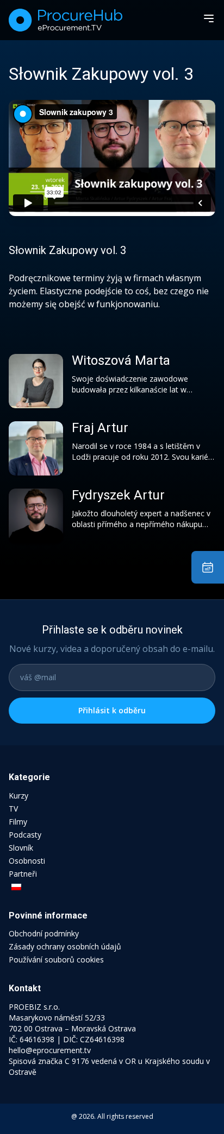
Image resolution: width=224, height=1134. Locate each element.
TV (13, 808)
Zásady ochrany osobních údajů (65, 946)
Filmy (18, 821)
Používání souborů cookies (56, 959)
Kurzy (18, 795)
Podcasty (25, 834)
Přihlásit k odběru (112, 710)
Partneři (23, 874)
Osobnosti (27, 861)
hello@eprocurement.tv (50, 1050)
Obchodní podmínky (44, 933)
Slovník (21, 847)
